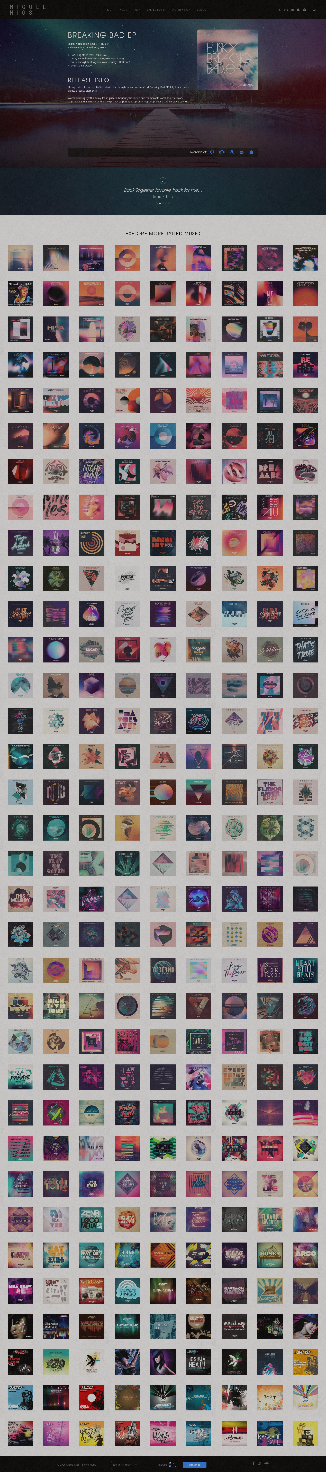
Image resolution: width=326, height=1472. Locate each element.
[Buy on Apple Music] (251, 152)
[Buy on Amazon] (231, 152)
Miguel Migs (29, 9)
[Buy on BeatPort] (222, 152)
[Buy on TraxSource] (212, 152)
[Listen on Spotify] (241, 152)
